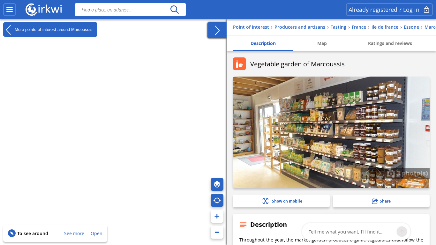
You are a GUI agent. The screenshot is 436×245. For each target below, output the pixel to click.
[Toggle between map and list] (217, 30)
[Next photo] (379, 173)
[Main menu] (9, 9)
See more (74, 233)
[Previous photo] (367, 173)
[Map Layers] (217, 184)
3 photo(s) (411, 172)
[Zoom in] (217, 216)
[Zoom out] (217, 232)
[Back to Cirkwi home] (44, 9)
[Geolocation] (217, 200)
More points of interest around (53, 29)
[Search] (174, 9)
